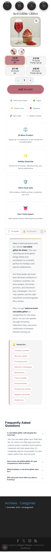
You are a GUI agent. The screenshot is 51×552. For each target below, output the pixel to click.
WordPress (25, 548)
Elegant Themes (25, 545)
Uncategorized (27, 507)
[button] (36, 21)
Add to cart (25, 89)
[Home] (4, 547)
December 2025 (13, 507)
